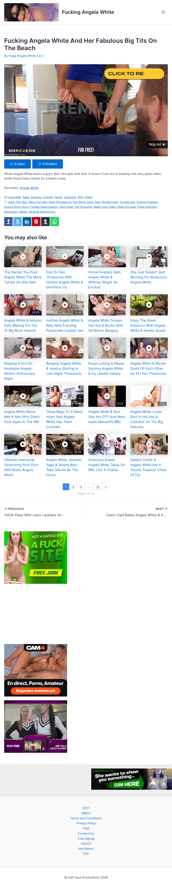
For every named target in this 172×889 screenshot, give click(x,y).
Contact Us (86, 833)
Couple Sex (127, 202)
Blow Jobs (94, 202)
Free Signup (86, 839)
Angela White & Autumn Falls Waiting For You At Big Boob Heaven (23, 325)
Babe (26, 197)
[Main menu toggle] (163, 12)
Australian (14, 197)
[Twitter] (17, 221)
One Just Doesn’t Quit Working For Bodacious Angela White (148, 277)
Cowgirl (48, 197)
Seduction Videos (15, 211)
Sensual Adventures (42, 211)
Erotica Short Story (16, 206)
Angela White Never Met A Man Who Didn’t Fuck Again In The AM (22, 417)
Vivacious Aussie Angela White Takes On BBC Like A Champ (106, 465)
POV (80, 197)
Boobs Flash (110, 202)
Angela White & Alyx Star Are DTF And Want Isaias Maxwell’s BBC (106, 417)
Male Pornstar (127, 206)
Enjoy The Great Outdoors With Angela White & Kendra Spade (147, 325)
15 (97, 487)
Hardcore (70, 197)
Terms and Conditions (86, 818)
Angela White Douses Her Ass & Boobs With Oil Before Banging (105, 325)
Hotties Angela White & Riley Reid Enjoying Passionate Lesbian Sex (64, 325)
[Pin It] (36, 221)
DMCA (86, 813)
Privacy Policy (86, 823)
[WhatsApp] (54, 221)
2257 (86, 808)
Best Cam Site (38, 202)
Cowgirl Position (147, 202)
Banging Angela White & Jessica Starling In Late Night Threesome (63, 368)
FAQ (86, 828)
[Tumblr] (45, 221)
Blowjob (36, 197)
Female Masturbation (44, 206)
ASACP (86, 844)
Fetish (59, 197)
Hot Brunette (83, 206)
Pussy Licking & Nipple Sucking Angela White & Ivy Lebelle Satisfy (106, 368)
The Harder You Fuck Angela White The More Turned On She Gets (22, 277)
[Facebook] (8, 221)
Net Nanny (86, 849)
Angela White (29, 188)
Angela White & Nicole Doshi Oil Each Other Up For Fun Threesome (148, 368)
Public (89, 197)
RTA (86, 854)
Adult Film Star (17, 202)
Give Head (66, 206)
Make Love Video (105, 206)
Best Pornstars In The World (67, 202)
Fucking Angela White (88, 12)
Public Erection (147, 206)
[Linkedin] (27, 221)
